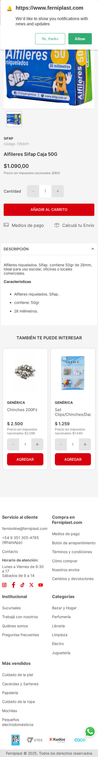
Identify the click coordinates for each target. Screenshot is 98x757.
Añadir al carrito (49, 209)
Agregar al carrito (25, 459)
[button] (24, 225)
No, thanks (50, 39)
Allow (80, 39)
